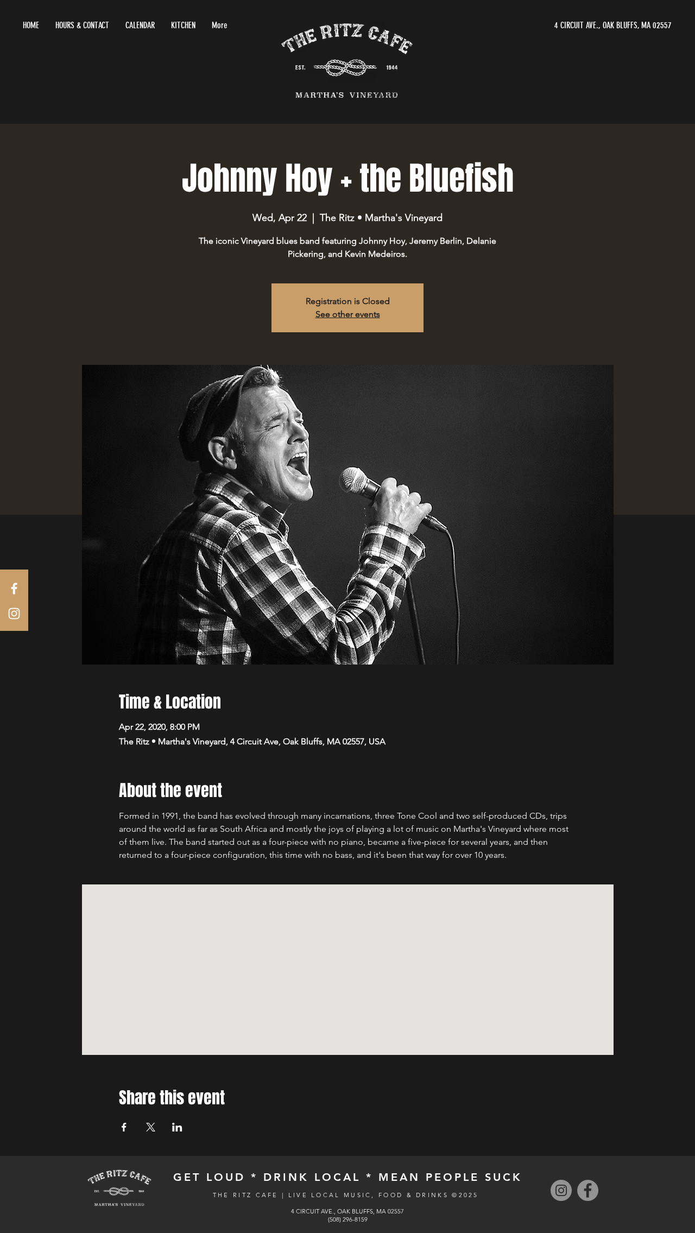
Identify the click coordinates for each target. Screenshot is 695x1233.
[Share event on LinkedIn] (177, 1127)
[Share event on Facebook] (124, 1127)
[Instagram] (561, 1190)
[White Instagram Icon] (14, 613)
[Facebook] (587, 1190)
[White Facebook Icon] (14, 588)
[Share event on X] (151, 1127)
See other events (347, 314)
